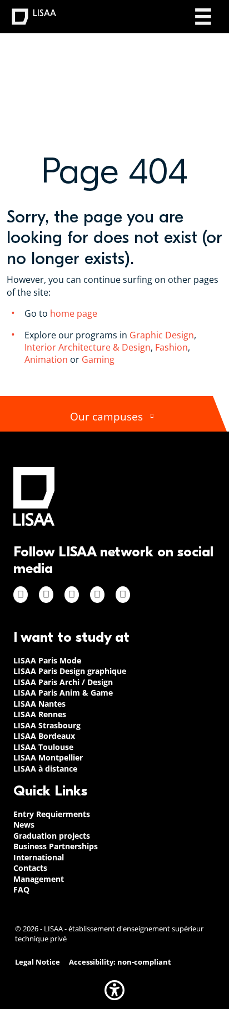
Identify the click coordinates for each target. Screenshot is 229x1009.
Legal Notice (37, 962)
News (23, 824)
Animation (46, 359)
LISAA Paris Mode (47, 660)
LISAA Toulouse (43, 747)
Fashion (171, 347)
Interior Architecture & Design (87, 347)
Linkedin (71, 594)
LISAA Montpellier (48, 757)
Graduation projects (51, 835)
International (38, 857)
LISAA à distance (45, 768)
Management (38, 879)
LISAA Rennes (39, 714)
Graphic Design (162, 335)
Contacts (30, 868)
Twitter (97, 594)
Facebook (20, 594)
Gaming (99, 359)
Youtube (123, 594)
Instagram (46, 594)
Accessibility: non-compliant (120, 962)
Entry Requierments (51, 814)
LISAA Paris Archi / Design (63, 682)
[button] (114, 990)
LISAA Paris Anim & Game (63, 692)
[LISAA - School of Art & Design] (33, 496)
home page (73, 313)
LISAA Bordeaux (44, 736)
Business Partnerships (55, 846)
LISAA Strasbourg (47, 725)
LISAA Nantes (39, 703)
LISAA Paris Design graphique (69, 671)
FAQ (21, 889)
